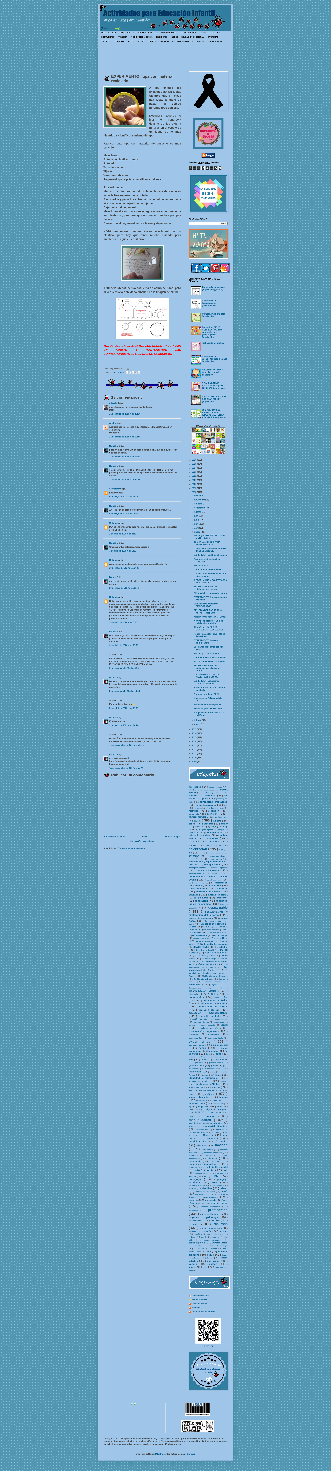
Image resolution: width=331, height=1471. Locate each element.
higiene (213, 1072)
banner (224, 824)
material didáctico (216, 1126)
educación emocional (214, 1003)
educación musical (209, 1016)
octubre (198, 504)
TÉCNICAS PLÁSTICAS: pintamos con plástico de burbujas (207, 667)
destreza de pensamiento (201, 918)
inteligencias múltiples (208, 1084)
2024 (194, 468)
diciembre (199, 496)
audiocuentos (221, 817)
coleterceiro (115, 489)
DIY (214, 994)
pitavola (113, 403)
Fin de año (213, 1051)
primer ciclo (211, 1200)
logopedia (223, 1109)
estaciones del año (209, 1028)
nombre (193, 1155)
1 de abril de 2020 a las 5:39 (122, 534)
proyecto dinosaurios (211, 1214)
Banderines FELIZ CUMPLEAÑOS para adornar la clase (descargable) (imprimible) (212, 332)
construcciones (214, 880)
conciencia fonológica (208, 870)
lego (191, 1107)
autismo (217, 821)
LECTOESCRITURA (188, 33)
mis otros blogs (215, 41)
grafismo (199, 1063)
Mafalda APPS (201, 565)
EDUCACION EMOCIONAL (192, 37)
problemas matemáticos (211, 1207)
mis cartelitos (198, 41)
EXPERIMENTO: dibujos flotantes (210, 555)
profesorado (218, 1210)
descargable (218, 907)
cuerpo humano (202, 898)
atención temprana (199, 817)
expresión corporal (198, 1045)
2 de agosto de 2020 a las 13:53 (124, 691)
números (213, 1158)
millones (216, 1132)
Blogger (191, 1454)
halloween (195, 1071)
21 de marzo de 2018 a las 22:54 (124, 437)
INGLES (174, 37)
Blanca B (114, 446)
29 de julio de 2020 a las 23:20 (123, 645)
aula (198, 820)
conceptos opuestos (219, 868)
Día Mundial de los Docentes (215, 976)
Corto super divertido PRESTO (209, 570)
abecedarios (195, 787)
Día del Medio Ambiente (216, 953)
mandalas (212, 1116)
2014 (194, 741)
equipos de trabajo (201, 1022)
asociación (214, 811)
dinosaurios (195, 985)
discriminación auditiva (202, 988)
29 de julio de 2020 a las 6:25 (123, 622)
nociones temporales (213, 1153)
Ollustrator (160, 1454)
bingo (214, 827)
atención (213, 813)
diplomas (216, 985)
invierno (215, 1087)
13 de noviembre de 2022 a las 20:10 (127, 745)
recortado (195, 1224)
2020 (194, 484)
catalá (220, 846)
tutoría (210, 1258)
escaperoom (219, 1022)
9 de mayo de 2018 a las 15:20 (123, 497)
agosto (198, 512)
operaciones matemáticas (204, 1164)
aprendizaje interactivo (214, 801)
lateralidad (217, 1100)
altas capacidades (214, 793)
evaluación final (196, 1038)
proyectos (194, 1217)
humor (218, 1075)
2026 (194, 460)
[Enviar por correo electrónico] (127, 372)
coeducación (217, 853)
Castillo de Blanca (200, 1296)
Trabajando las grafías (213, 343)
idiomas (193, 1081)
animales (194, 795)
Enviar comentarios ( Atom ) (131, 848)
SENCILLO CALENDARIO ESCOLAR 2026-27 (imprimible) (214, 399)
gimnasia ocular (217, 1057)
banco (192, 824)
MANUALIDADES (168, 33)
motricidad (213, 1138)
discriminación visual (203, 991)
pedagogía (196, 1179)
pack (225, 1170)
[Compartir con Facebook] (136, 372)
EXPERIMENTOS (127, 33)
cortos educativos (199, 888)
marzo (197, 532)
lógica (209, 1109)
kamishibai (201, 1100)
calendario (194, 832)
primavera (194, 1200)
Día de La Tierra (220, 938)
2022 (194, 476)
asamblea (194, 811)
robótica (199, 1234)
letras (220, 1106)
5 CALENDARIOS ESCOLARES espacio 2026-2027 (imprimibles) (213, 385)
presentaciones (211, 1197)
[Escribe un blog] (130, 372)
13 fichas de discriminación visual (210, 661)
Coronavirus (215, 886)
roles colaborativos (215, 1234)
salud (204, 1237)
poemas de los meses (205, 1191)
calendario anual (214, 832)
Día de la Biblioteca (211, 930)
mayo (197, 524)
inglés (206, 1081)
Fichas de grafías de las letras (208, 709)
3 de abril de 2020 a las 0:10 (122, 551)
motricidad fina (199, 1141)
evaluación (214, 1034)
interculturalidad (196, 1087)
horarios (205, 1075)
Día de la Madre (200, 935)
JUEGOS (140, 41)
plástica (224, 1188)
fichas (203, 1048)
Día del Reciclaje (209, 959)
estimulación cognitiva (203, 1031)
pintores (193, 1188)
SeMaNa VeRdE (220, 1243)
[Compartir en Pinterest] (139, 372)
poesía (224, 1191)
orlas (198, 1170)
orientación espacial (217, 1167)
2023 (194, 472)
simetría (199, 1246)
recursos (221, 1224)
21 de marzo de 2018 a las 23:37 (124, 457)
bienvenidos (200, 827)
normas (210, 1155)
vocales (193, 1267)
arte (226, 805)
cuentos (194, 894)
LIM (190, 1109)
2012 (194, 749)
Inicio (145, 836)
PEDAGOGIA (119, 41)
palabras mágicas (202, 1173)
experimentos (118, 372)
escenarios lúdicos (196, 1025)
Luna (192, 1116)
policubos (199, 1194)
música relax (202, 1145)
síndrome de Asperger (217, 1246)
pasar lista (219, 1173)
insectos (224, 1081)
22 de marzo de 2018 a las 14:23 (124, 479)
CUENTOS (152, 41)
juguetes (223, 1097)
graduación (222, 1060)
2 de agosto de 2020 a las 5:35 (124, 668)
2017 (194, 729)
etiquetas (194, 1034)
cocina (202, 853)
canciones (213, 838)
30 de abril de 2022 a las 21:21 (123, 708)
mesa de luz (222, 1129)
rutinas (192, 1237)
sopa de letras (200, 1249)
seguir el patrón (197, 1243)
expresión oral (220, 1045)
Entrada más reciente (114, 836)
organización (195, 1167)
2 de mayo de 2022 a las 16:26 (123, 725)
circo (221, 850)
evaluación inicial (216, 1038)
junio (197, 520)
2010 (194, 757)
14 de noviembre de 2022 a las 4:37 (126, 768)
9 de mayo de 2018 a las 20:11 (123, 514)
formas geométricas (198, 1057)
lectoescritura (197, 1103)
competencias (216, 859)
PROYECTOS (161, 37)
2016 (194, 733)
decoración (201, 900)
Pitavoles (196, 1308)
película (215, 1182)
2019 (194, 488)
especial (223, 1025)
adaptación (194, 790)
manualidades (201, 1120)
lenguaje (203, 1106)
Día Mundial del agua (204, 979)
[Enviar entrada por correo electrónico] (127, 368)
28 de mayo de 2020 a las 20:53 (124, 568)
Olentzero (217, 1161)
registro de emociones (211, 1228)
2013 (194, 745)
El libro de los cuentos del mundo (210, 593)
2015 (194, 737)
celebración (198, 849)
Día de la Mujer (220, 935)
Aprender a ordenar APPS (206, 694)
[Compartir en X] (133, 372)
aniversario (211, 795)
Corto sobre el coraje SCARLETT (210, 657)
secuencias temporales (211, 1240)
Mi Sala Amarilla (199, 1300)
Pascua (193, 1176)
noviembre (199, 500)
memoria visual (203, 1129)
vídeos (214, 1264)
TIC (211, 1254)
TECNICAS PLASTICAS (148, 33)
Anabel (113, 423)
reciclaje (216, 1220)
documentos (197, 997)
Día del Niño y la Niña (205, 956)
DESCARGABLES (108, 33)
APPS (130, 41)
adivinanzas (210, 790)
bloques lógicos (206, 830)
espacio (212, 1025)
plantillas (207, 1188)
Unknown (114, 523)
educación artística (216, 1000)
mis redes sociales (180, 41)
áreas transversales (207, 805)
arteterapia (199, 808)
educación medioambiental (208, 1013)
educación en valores (213, 1006)
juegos (210, 1093)
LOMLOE (200, 1112)
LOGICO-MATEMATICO (210, 33)
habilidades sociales (214, 1069)
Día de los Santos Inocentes (214, 944)
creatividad (222, 888)
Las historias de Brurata (203, 1312)
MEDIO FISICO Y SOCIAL (142, 37)
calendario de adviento (200, 835)
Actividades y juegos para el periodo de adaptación (212, 372)
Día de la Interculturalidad (217, 933)
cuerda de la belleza (218, 895)
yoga (191, 1270)
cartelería (215, 842)
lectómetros (219, 1104)
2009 (194, 761)
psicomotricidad (197, 1220)
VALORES (105, 41)
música (223, 1141)
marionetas (217, 1123)
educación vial (221, 1019)
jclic (191, 1090)
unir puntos (214, 1261)
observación (196, 1161)
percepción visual (197, 1185)
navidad (221, 1145)
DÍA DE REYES (202, 947)
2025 (194, 464)
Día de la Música (201, 938)
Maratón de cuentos (198, 1123)
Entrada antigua (172, 836)
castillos (208, 846)
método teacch (200, 1132)
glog (191, 1060)
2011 (194, 753)
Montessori (209, 1135)
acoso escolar (216, 787)
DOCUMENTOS (107, 37)
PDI (217, 1176)
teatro (209, 1252)
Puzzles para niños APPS (206, 653)
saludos (216, 1237)
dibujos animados (213, 982)
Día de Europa (208, 927)
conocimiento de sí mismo (204, 874)
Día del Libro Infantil (205, 950)
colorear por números (218, 856)
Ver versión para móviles (142, 841)
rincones (223, 1231)
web (205, 1267)
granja (213, 1065)
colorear (194, 855)
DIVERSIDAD (213, 37)
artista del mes (216, 808)
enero (197, 724)
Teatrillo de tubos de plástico (208, 705)
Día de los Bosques (204, 941)
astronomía (194, 814)
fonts (219, 1054)
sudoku (214, 1249)
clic (191, 853)
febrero (198, 720)
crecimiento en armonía (209, 892)
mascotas (193, 1126)
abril (196, 528)
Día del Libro (221, 947)
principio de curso (217, 1203)
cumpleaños (221, 898)
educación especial (209, 1010)
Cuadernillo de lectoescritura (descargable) (209, 302)
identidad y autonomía (204, 1078)
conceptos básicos (198, 868)
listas (198, 1109)
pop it (211, 1194)
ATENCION (122, 37)
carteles (193, 846)
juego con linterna (206, 1090)
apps (204, 798)
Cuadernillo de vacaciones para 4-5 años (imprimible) (214, 358)
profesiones (194, 1210)
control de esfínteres (199, 883)
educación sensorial (199, 1019)
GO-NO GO (206, 1060)
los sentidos (217, 1112)
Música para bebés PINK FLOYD (210, 617)
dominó (216, 997)
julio (196, 516)
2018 (194, 492)
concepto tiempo (213, 864)
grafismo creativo (216, 1063)
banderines (208, 824)
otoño (211, 1170)
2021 (194, 480)
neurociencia (207, 1150)
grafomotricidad (197, 1065)
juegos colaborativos (200, 1097)
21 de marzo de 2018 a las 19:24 (124, 414)
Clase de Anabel (199, 1304)
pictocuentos (217, 1185)
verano (194, 1264)
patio (206, 1176)
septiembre (200, 508)
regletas (193, 1231)
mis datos (164, 41)
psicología (213, 1217)
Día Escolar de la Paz (208, 964)
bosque (221, 830)
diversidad (195, 994)
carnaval (195, 841)
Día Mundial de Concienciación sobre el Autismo (208, 973)
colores (198, 859)
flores (208, 1054)
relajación (207, 1231)
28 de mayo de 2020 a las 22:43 (124, 588)
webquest (219, 1267)
